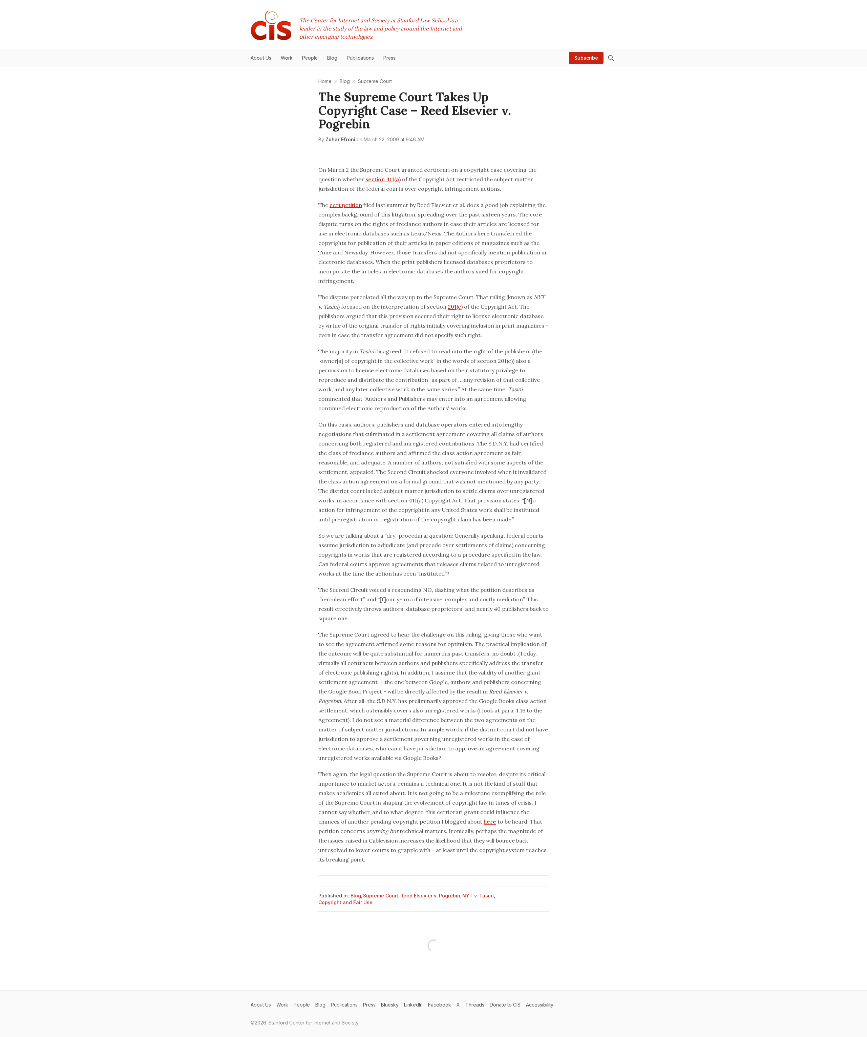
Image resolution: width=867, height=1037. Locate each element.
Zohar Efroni (340, 139)
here (490, 821)
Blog (356, 895)
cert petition (346, 205)
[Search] (611, 58)
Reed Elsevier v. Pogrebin (430, 895)
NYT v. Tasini (478, 895)
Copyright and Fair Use (345, 902)
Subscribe (586, 58)
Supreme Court (380, 895)
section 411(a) (383, 179)
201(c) (455, 306)
